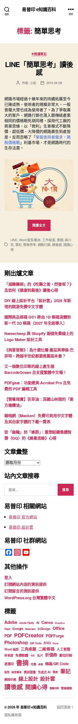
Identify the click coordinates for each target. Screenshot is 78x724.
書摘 (60, 239)
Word (55, 643)
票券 (55, 672)
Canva (47, 622)
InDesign (44, 628)
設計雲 (47, 678)
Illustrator (30, 629)
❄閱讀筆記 (39, 54)
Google (17, 628)
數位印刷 (65, 655)
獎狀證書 (30, 672)
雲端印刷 (54, 688)
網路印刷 (10, 679)
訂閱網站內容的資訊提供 (25, 584)
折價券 (51, 655)
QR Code (35, 643)
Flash (7, 629)
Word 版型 (11, 649)
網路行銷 (44, 244)
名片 (40, 655)
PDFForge (55, 636)
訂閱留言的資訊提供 (21, 591)
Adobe (10, 622)
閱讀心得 (36, 687)
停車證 (8, 655)
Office (58, 628)
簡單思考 (29, 244)
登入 (8, 577)
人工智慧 (63, 649)
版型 (6, 672)
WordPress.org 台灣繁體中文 (29, 598)
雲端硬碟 (66, 688)
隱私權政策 (12, 714)
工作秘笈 (48, 239)
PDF (8, 636)
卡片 (32, 655)
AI (37, 622)
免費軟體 (21, 655)
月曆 (33, 664)
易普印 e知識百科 (39, 9)
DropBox (60, 623)
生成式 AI (44, 672)
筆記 (18, 244)
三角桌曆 (28, 649)
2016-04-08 (54, 82)
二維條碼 (46, 649)
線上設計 (28, 678)
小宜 (33, 82)
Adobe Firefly (26, 623)
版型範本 (16, 672)
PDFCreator (29, 635)
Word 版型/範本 (30, 239)
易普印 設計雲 (21, 527)
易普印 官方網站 (23, 517)
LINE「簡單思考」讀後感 (39, 68)
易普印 (9, 664)
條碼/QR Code (57, 663)
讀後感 (57, 244)
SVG (47, 642)
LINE (13, 239)
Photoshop (16, 642)
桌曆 (40, 664)
